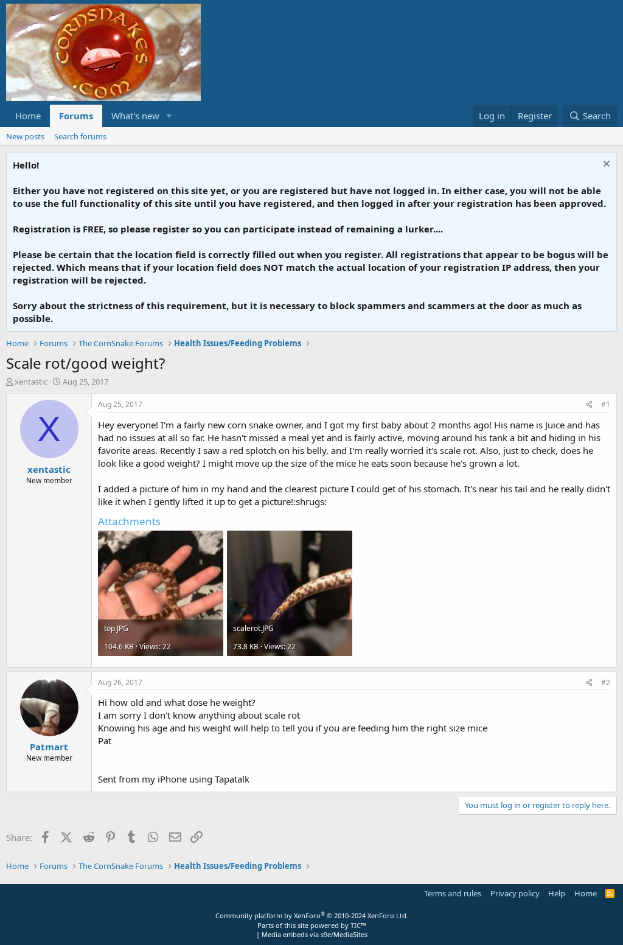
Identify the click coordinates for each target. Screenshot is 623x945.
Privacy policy (515, 893)
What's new (135, 116)
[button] (169, 116)
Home (28, 116)
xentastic (31, 381)
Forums (76, 116)
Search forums (80, 136)
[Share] (589, 405)
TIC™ (358, 925)
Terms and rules (452, 893)
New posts (25, 136)
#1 (605, 404)
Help (556, 893)
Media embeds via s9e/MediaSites (314, 934)
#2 (605, 682)
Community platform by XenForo (311, 915)
